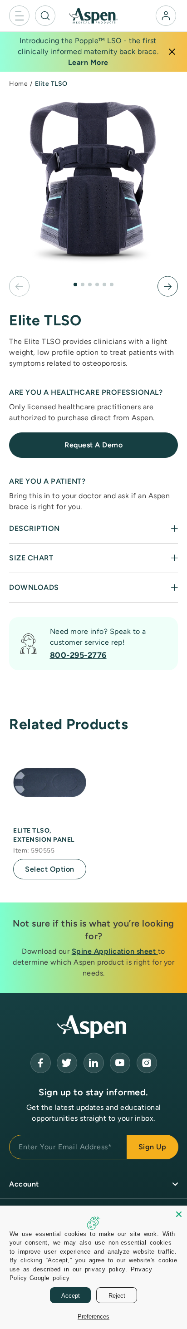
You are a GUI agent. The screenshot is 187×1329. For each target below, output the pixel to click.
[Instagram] (147, 1063)
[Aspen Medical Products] (93, 15)
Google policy (50, 1277)
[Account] (166, 15)
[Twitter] (67, 1063)
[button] (19, 15)
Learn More (88, 62)
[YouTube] (94, 1063)
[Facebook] (40, 1063)
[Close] (172, 51)
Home (18, 84)
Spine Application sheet (115, 951)
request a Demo (93, 445)
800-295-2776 (78, 655)
